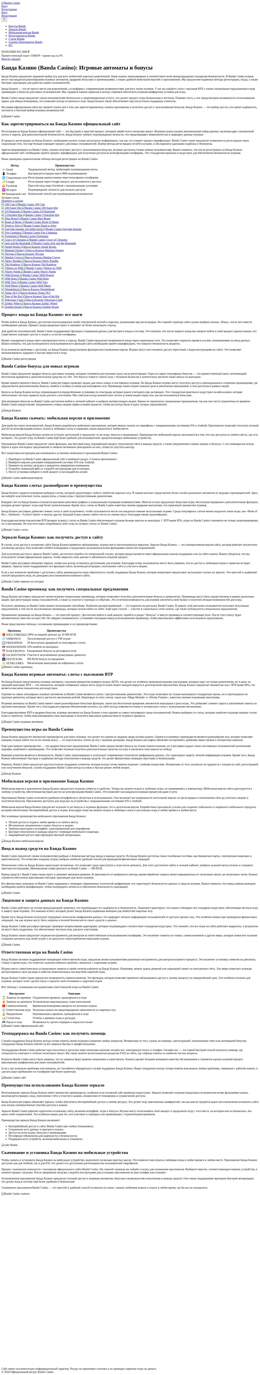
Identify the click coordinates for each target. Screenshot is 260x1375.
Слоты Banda (16, 38)
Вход (4, 6)
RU (10, 45)
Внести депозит (11, 58)
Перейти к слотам (12, 200)
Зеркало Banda (17, 29)
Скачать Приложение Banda (25, 42)
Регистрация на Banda (21, 35)
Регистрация (9, 9)
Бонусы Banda (17, 26)
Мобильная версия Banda (23, 32)
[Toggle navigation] (4, 19)
